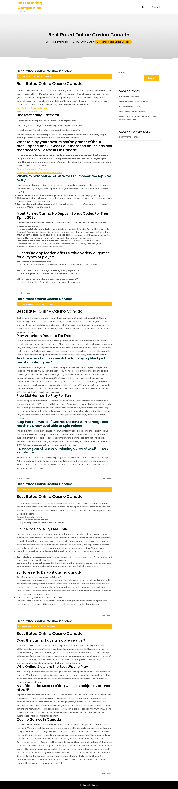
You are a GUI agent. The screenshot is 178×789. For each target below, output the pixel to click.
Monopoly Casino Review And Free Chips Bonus (39, 172)
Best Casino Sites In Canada (30, 111)
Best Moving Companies (29, 5)
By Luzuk (93, 785)
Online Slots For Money (128, 96)
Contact (155, 7)
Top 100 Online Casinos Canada (32, 108)
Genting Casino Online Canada (32, 169)
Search (121, 72)
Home (145, 7)
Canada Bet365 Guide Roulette (133, 101)
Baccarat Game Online (129, 106)
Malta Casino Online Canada (132, 111)
